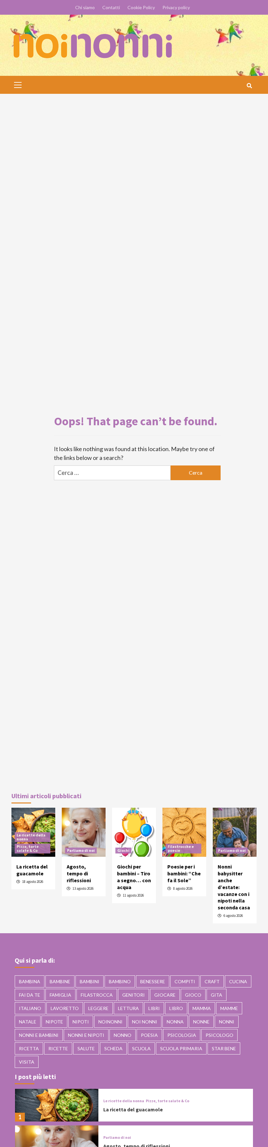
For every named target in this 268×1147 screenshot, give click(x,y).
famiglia (60, 995)
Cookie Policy (141, 7)
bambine (60, 981)
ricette (58, 1048)
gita (216, 995)
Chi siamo (85, 7)
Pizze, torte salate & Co (28, 848)
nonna (175, 1021)
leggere (98, 1008)
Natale (27, 1021)
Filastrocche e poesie (181, 848)
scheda (113, 1048)
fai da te (29, 995)
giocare (165, 995)
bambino (120, 981)
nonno (122, 1035)
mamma (202, 1008)
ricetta (29, 1048)
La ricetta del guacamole (32, 870)
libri (154, 1008)
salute (86, 1048)
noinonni (110, 1021)
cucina (238, 981)
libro (176, 1008)
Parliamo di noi (81, 850)
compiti (185, 981)
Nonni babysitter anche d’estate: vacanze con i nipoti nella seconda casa (234, 887)
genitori (133, 995)
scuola (141, 1048)
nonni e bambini (39, 1035)
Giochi (123, 850)
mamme (229, 1008)
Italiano (30, 1008)
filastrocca (97, 995)
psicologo (219, 1035)
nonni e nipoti (86, 1035)
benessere (152, 981)
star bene (224, 1048)
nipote (54, 1021)
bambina (29, 981)
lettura (128, 1008)
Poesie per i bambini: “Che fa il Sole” (184, 873)
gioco (193, 995)
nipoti (81, 1021)
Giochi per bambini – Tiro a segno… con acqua (134, 876)
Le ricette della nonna (31, 837)
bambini (89, 981)
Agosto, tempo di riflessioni (79, 873)
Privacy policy (176, 7)
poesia (149, 1035)
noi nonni (144, 1021)
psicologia (181, 1035)
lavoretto (65, 1008)
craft (212, 981)
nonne (201, 1021)
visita (26, 1062)
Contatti (111, 7)
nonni (226, 1021)
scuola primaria (181, 1048)
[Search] (249, 85)
